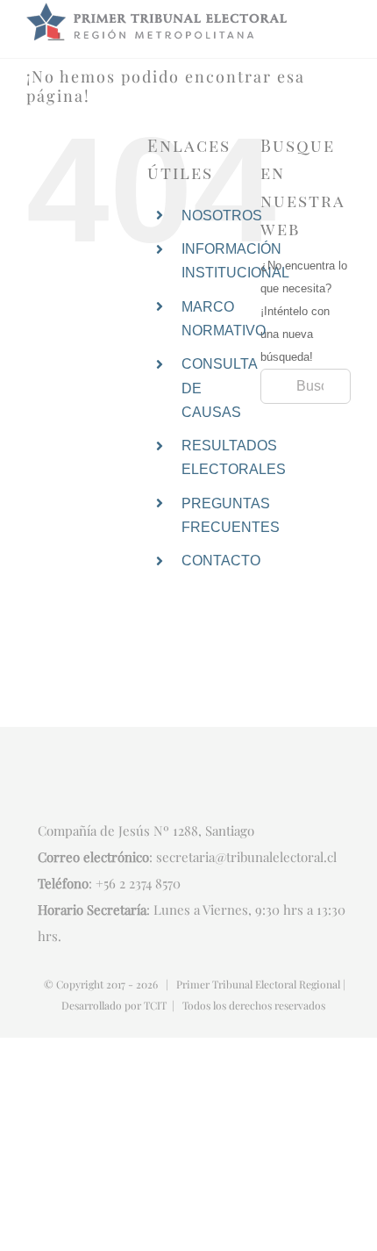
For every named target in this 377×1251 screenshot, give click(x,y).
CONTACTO (220, 560)
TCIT (155, 1005)
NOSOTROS (221, 215)
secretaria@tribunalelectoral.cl (246, 857)
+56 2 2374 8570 (138, 883)
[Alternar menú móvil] (344, 23)
